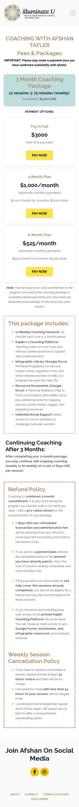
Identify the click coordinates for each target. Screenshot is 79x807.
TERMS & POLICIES (56, 794)
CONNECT (32, 794)
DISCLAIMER (39, 799)
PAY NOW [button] (39, 155)
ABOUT (15, 794)
